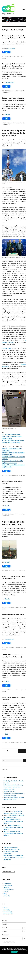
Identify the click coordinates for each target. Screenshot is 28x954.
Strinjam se (14, 951)
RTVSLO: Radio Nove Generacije (11, 434)
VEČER (7, 681)
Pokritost (4, 928)
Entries (7, 909)
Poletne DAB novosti (9, 791)
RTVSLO (7, 562)
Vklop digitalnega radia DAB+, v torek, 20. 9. (13, 523)
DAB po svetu (7, 883)
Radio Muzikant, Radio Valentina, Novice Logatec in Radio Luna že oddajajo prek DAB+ (13, 787)
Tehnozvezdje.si (9, 82)
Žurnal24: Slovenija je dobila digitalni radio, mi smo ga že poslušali (13, 99)
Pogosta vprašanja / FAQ (8, 942)
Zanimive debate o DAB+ (11, 847)
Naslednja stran (24, 752)
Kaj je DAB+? (5, 924)
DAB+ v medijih (17, 56)
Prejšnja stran (20, 752)
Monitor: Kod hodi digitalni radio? (13, 615)
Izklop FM (6, 887)
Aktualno (4, 921)
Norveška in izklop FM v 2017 (12, 849)
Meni (24, 9)
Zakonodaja (7, 896)
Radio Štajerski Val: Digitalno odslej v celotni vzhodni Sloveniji (13, 821)
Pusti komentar (6, 92)
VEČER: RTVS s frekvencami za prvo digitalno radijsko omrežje (12, 656)
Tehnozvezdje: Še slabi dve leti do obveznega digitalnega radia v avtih (14, 37)
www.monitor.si (9, 639)
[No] (26, 950)
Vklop (24, 90)
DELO (6, 733)
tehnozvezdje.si (10, 48)
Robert (5, 819)
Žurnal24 (7, 114)
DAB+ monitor (5, 935)
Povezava (10, 56)
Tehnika (6, 891)
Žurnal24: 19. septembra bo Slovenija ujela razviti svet (13, 577)
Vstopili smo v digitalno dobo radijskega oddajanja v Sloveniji (13, 133)
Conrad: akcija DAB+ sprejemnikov (13, 855)
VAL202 (7, 505)
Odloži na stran (11, 90)
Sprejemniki (5, 938)
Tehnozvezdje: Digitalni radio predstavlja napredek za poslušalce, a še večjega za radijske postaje (13, 66)
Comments (8, 912)
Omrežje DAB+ (6, 348)
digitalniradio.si (8, 14)
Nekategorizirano (9, 889)
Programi (4, 931)
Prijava (5, 907)
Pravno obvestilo (8, 914)
